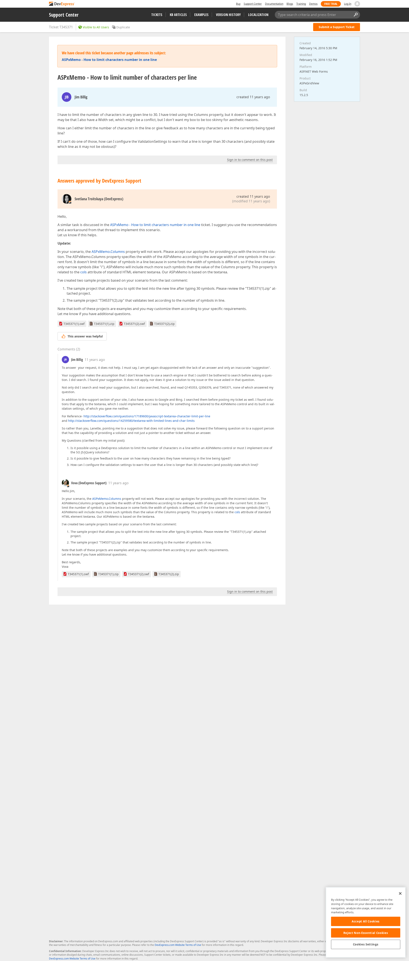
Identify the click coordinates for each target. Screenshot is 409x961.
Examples (201, 14)
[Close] (400, 893)
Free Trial (330, 4)
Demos (313, 4)
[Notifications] (357, 4)
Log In (347, 4)
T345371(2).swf (134, 324)
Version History (228, 14)
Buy (238, 4)
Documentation (274, 4)
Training (301, 4)
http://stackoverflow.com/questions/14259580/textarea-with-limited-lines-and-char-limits (131, 421)
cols (83, 272)
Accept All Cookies (366, 921)
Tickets (156, 14)
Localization (258, 14)
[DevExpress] (62, 4)
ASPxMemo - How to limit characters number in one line (155, 224)
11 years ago (95, 359)
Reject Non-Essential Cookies (365, 933)
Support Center (253, 4)
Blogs (290, 4)
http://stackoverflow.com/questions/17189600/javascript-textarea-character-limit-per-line (147, 416)
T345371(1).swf (74, 324)
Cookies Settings (366, 944)
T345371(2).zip (164, 324)
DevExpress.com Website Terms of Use (178, 945)
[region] (366, 922)
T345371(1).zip (104, 324)
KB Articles (178, 14)
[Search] (355, 15)
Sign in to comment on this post (250, 160)
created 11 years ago (253, 97)
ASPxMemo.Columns (108, 251)
